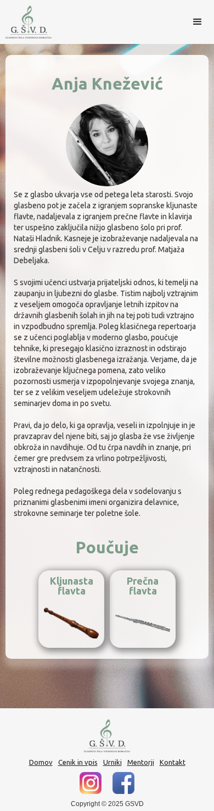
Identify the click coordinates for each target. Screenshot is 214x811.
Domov (41, 762)
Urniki (112, 762)
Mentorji (140, 762)
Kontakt (172, 762)
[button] (197, 21)
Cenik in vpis (78, 762)
